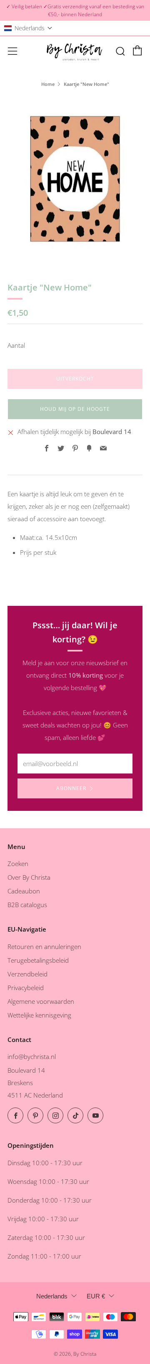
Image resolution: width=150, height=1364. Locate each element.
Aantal (16, 345)
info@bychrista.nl (32, 1056)
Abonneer (71, 788)
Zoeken (18, 863)
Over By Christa (29, 877)
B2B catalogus (27, 904)
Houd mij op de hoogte (75, 408)
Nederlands (52, 1296)
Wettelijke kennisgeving (39, 1015)
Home (48, 84)
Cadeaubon (24, 891)
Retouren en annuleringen (44, 946)
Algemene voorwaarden (41, 1001)
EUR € (96, 1296)
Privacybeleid (26, 987)
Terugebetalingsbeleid (38, 960)
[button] (28, 28)
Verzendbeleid (28, 974)
